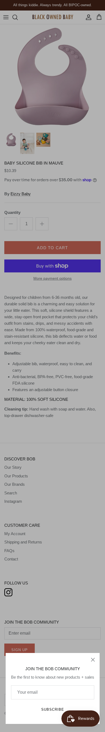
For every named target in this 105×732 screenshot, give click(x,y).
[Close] (93, 660)
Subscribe (52, 709)
